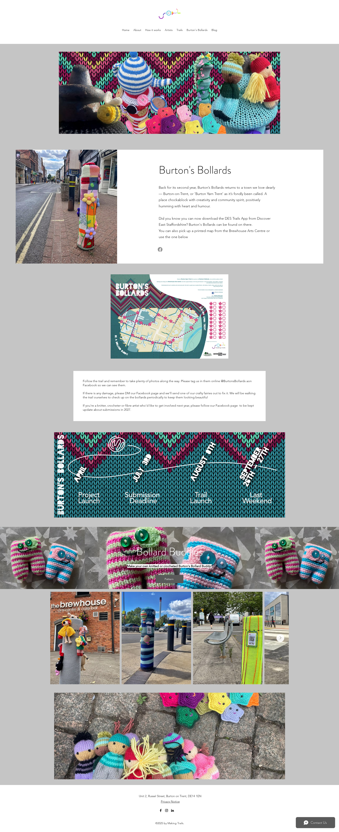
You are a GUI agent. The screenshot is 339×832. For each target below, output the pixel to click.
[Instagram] (167, 810)
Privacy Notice (170, 801)
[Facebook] (160, 249)
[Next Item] (280, 638)
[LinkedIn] (172, 810)
